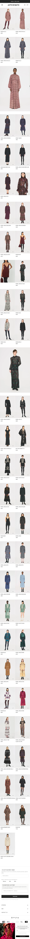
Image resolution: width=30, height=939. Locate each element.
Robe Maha (18, 254)
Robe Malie (3, 652)
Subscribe (15, 896)
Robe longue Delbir (20, 506)
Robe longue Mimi (20, 652)
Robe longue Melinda (6, 225)
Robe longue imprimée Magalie (8, 798)
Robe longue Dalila (20, 31)
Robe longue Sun (5, 506)
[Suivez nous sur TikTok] (16, 918)
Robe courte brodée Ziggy (7, 856)
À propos (3, 905)
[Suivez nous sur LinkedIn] (18, 918)
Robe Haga (3, 342)
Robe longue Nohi (5, 477)
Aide (2, 908)
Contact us (4, 912)
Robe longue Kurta (5, 254)
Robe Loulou (19, 419)
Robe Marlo (18, 342)
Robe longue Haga (20, 283)
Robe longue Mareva (5, 138)
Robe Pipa (18, 827)
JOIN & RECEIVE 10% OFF (22, 936)
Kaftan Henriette (20, 448)
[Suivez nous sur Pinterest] (14, 918)
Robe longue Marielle (6, 448)
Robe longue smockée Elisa (22, 167)
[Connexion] (24, 4)
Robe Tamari (18, 138)
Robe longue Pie (4, 565)
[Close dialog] (28, 924)
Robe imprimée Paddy (5, 827)
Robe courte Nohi (20, 477)
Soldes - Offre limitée (15, 1)
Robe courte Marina (20, 798)
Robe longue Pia (4, 196)
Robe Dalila (3, 31)
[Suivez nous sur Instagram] (12, 918)
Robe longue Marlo (5, 419)
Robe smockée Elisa (5, 167)
